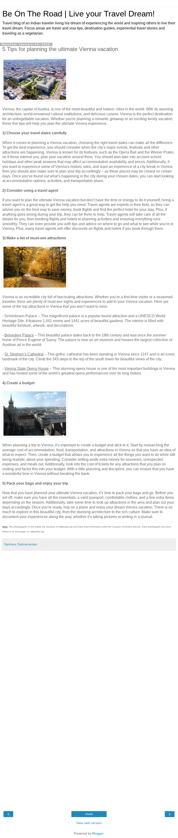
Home (89, 814)
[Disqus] (89, 616)
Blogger (97, 833)
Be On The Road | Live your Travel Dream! (78, 13)
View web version (89, 823)
